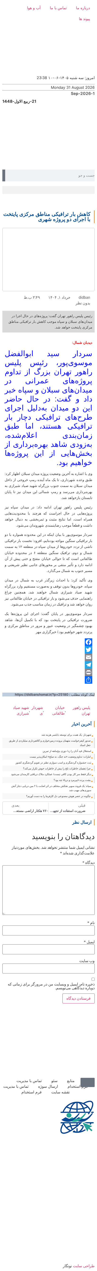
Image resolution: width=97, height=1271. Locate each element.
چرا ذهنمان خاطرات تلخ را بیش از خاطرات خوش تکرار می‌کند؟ (57, 768)
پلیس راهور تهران (81, 710)
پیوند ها (84, 18)
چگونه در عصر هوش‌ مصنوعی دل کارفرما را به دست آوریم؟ (58, 796)
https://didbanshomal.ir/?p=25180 (41, 694)
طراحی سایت (84, 1265)
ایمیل (89, 942)
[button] (48, 190)
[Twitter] (48, 649)
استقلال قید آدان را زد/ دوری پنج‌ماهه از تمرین (67, 751)
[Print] (48, 672)
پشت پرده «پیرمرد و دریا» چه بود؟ (72, 780)
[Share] (48, 680)
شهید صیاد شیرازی (21, 710)
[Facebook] (48, 642)
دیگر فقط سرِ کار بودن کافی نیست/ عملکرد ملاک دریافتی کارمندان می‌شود (51, 774)
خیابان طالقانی (58, 710)
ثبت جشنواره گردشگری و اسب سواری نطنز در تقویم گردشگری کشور (53, 762)
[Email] (48, 657)
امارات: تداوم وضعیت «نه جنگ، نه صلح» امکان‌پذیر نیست (60, 756)
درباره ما (83, 7)
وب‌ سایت (87, 961)
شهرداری (37, 710)
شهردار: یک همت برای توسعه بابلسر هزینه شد (66, 734)
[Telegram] (48, 665)
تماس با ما (58, 7)
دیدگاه (88, 863)
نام (91, 923)
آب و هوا (33, 7)
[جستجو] (3, 175)
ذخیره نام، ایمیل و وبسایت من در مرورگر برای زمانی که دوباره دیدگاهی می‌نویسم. (51, 986)
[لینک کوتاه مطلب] (92, 710)
